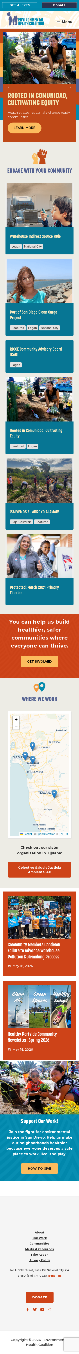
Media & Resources (39, 1249)
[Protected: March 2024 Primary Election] (39, 556)
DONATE (39, 1297)
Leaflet (27, 834)
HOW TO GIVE (39, 1169)
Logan (15, 246)
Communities (39, 1243)
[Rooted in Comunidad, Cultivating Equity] (39, 399)
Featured (17, 328)
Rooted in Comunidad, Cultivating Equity (36, 434)
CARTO (63, 834)
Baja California (21, 522)
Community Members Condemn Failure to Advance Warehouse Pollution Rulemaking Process (34, 951)
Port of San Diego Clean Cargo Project (33, 315)
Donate (59, 5)
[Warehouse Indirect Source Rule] (39, 205)
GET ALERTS (19, 5)
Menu (67, 22)
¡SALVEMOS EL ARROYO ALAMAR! (34, 512)
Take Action (39, 1254)
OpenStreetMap (45, 834)
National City (33, 246)
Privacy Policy (39, 1260)
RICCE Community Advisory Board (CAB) (36, 352)
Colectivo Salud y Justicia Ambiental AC (39, 870)
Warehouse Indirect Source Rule (35, 236)
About (39, 1232)
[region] (39, 87)
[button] (8, 87)
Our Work (39, 1238)
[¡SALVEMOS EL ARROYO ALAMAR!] (39, 480)
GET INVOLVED (39, 661)
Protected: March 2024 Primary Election (34, 590)
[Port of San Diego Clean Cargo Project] (39, 281)
